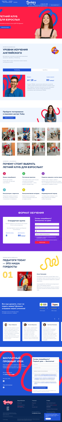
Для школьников (21, 405)
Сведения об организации (52, 409)
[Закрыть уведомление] (59, 413)
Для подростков (20, 407)
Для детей (19, 403)
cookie (56, 414)
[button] (9, 118)
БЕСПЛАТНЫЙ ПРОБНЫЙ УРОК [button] (13, 359)
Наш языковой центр (50, 403)
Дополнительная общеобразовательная (41, 5)
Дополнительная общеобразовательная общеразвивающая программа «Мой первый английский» (28, 420)
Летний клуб (34, 407)
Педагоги (34, 403)
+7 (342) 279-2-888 (44, 4)
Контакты (15, 2)
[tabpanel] (31, 85)
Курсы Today (4, 1)
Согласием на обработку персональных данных (47, 375)
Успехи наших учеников (7, 2)
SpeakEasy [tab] (45, 70)
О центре (10, 1)
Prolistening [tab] (17, 70)
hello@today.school (36, 413)
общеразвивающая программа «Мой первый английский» (38, 6)
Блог (33, 405)
